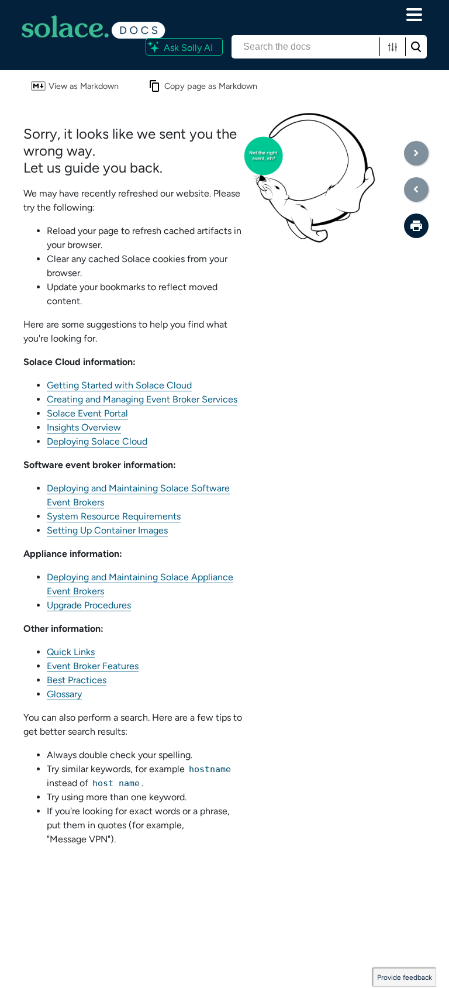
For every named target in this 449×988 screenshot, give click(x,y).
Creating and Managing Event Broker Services (142, 399)
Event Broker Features (93, 666)
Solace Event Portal (87, 413)
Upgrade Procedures (89, 605)
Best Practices (76, 680)
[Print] (416, 226)
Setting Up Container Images (107, 530)
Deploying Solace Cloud (97, 441)
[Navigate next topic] (416, 153)
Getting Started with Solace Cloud (119, 385)
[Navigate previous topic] (416, 189)
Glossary (64, 694)
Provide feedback (404, 977)
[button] (392, 46)
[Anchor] (172, 167)
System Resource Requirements (114, 516)
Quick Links (71, 651)
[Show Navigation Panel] (414, 15)
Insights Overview (84, 427)
